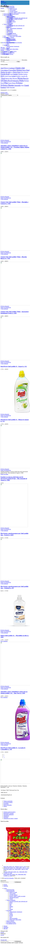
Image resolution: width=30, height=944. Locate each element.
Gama (11, 74)
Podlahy (11, 23)
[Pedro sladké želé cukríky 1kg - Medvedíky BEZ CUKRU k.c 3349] (16, 873)
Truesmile (17, 85)
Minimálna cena (4, 60)
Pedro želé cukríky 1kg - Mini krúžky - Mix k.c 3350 (15, 869)
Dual (27, 70)
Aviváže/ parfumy (13, 11)
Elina (12, 72)
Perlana (26, 80)
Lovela (18, 76)
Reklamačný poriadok (8, 813)
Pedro (21, 80)
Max (11, 78)
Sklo (7, 29)
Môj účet (5, 928)
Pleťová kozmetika (10, 40)
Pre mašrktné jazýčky (8, 54)
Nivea (20, 78)
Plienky (5, 806)
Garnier (15, 74)
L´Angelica (23, 76)
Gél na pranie (12, 10)
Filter (18, 61)
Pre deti (11, 32)
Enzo (19, 72)
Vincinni (12, 87)
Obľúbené (5, 817)
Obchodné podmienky (8, 814)
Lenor (9, 76)
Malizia (7, 78)
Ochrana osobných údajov (9, 812)
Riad (7, 28)
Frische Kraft (5, 74)
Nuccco (25, 78)
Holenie (8, 38)
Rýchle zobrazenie (5, 140)
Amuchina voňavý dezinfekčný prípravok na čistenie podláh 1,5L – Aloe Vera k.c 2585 (14, 692)
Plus (6, 83)
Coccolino (12, 70)
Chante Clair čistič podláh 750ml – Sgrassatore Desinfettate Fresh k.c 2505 (15, 312)
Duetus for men (6, 72)
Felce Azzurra (24, 72)
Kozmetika (6, 37)
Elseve (15, 72)
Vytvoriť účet (4, 940)
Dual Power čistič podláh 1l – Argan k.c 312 (14, 366)
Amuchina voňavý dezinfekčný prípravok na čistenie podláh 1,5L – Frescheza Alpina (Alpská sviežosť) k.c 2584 (15, 147)
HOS (2, 76)
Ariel (2, 68)
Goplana (25, 74)
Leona (14, 76)
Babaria (6, 68)
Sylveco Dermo (7, 85)
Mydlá (10, 29)
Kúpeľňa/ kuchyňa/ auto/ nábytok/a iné (18, 18)
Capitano (12, 68)
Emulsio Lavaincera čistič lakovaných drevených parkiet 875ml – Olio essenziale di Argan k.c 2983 (14, 478)
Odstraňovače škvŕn (13, 14)
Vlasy (7, 43)
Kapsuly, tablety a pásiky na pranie (17, 12)
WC (7, 32)
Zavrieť (2, 8)
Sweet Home (12, 83)
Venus (22, 85)
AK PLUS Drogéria (9, 878)
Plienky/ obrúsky (10, 37)
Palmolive (16, 81)
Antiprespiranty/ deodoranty (15, 28)
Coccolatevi (4, 70)
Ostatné (11, 31)
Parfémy (8, 41)
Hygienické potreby (11, 38)
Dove (24, 70)
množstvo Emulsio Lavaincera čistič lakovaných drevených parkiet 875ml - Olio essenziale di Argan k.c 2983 (14, 472)
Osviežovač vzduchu (11, 33)
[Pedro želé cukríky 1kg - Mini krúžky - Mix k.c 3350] (16, 868)
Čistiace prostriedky (8, 24)
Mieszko (15, 78)
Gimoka (20, 74)
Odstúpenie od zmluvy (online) (10, 818)
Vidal (7, 87)
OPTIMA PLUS (6, 81)
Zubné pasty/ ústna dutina (15, 36)
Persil (2, 83)
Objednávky (6, 815)
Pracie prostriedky (10, 7)
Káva (4, 36)
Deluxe (19, 70)
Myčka (8, 26)
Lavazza (6, 76)
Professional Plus (10, 6)
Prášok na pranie (13, 8)
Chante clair (20, 68)
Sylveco (19, 83)
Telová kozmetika (13, 35)
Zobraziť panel (4, 92)
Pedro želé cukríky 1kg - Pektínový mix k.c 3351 (14, 866)
